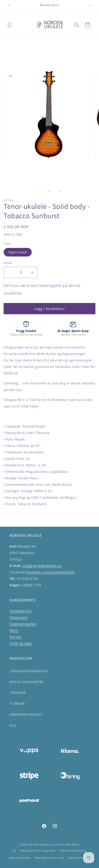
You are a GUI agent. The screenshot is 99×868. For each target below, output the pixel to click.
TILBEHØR (17, 703)
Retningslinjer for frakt (49, 857)
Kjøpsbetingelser (20, 857)
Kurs (13, 725)
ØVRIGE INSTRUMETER (26, 682)
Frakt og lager (21, 643)
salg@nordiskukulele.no (42, 565)
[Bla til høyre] (60, 191)
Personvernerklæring (73, 850)
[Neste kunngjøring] (90, 5)
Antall (8, 263)
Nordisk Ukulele (40, 844)
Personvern (19, 617)
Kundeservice (20, 611)
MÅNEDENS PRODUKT (26, 714)
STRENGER (18, 693)
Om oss (15, 636)
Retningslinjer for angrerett (38, 850)
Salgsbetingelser (23, 624)
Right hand (18, 252)
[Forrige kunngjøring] (9, 5)
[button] (9, 25)
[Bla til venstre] (39, 191)
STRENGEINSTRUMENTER (28, 671)
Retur (14, 630)
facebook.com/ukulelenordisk (50, 572)
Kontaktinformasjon (81, 857)
